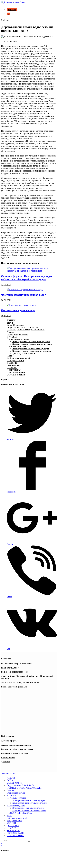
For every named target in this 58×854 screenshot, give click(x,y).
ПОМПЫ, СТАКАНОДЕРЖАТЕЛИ (25, 330)
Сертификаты (8, 758)
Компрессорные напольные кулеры (32, 351)
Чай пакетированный (19, 358)
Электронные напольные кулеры (30, 349)
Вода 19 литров (15, 325)
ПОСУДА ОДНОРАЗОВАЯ (21, 353)
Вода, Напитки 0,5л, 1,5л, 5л (22, 327)
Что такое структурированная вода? (23, 294)
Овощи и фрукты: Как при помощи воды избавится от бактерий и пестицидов (26, 278)
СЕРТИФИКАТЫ (16, 372)
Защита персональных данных (16, 745)
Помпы (11, 332)
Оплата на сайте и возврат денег (17, 749)
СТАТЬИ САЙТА (16, 375)
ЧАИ (9, 356)
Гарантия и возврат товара (14, 753)
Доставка (5, 762)
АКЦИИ (11, 320)
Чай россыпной (15, 360)
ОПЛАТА (12, 368)
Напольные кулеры (17, 346)
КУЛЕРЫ (12, 337)
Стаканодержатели (17, 334)
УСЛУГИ (12, 363)
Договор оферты (9, 741)
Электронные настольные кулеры (31, 341)
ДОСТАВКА (13, 365)
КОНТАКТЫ (14, 370)
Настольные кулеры (18, 339)
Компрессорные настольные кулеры (32, 344)
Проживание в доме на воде (18, 310)
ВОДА (10, 322)
